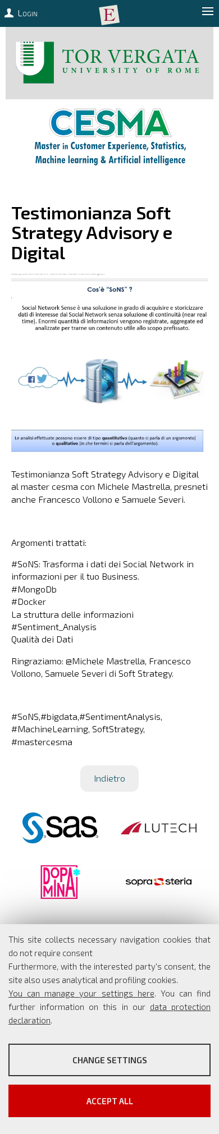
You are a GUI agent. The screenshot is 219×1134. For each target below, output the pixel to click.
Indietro (109, 778)
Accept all (109, 1101)
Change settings (109, 1060)
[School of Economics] (109, 15)
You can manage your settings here (81, 993)
